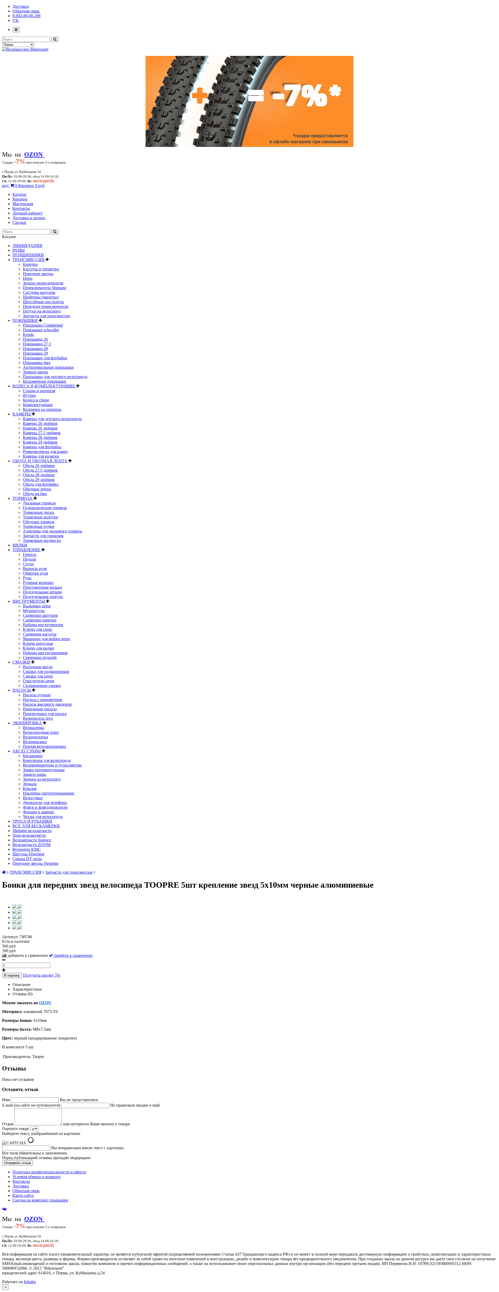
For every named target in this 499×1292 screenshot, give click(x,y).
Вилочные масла (37, 667)
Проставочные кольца (42, 587)
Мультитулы (34, 610)
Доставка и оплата (28, 218)
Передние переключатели (45, 306)
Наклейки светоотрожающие (48, 793)
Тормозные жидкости (42, 540)
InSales (30, 1282)
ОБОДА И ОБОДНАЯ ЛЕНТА (40, 461)
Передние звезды (38, 273)
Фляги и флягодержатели (45, 807)
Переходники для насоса (45, 713)
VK (15, 20)
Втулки (29, 395)
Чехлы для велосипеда (43, 816)
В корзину (12, 975)
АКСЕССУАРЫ (27, 751)
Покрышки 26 (35, 339)
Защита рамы (34, 774)
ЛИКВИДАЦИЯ (27, 245)
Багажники (33, 756)
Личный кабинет (27, 213)
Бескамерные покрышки (44, 381)
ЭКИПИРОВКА (27, 723)
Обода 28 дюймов (39, 475)
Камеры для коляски (41, 456)
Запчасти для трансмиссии (46, 316)
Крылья (29, 788)
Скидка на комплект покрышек (40, 1200)
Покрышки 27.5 (37, 344)
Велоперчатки (35, 737)
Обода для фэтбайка (40, 484)
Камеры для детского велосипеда (52, 419)
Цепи (27, 278)
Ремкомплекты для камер (45, 451)
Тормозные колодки (40, 517)
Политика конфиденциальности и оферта (49, 1172)
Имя (6, 1100)
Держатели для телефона (45, 802)
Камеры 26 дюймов (40, 428)
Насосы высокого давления (47, 704)
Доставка (20, 6)
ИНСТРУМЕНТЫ (29, 601)
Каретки (30, 264)
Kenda (28, 334)
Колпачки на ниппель (42, 409)
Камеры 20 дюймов (40, 423)
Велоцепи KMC (26, 849)
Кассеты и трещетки (41, 269)
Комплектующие (38, 404)
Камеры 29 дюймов (40, 442)
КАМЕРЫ (22, 414)
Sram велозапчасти (29, 835)
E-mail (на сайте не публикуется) (31, 1105)
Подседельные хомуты (43, 596)
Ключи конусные (38, 643)
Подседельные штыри (42, 592)
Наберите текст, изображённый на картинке (41, 1133)
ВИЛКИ (19, 545)
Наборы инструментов (43, 624)
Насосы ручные (37, 695)
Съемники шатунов (40, 615)
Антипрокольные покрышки (48, 367)
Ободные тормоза (38, 522)
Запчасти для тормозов (43, 536)
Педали (29, 559)
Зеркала (30, 784)
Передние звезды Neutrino (35, 863)
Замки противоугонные (44, 770)
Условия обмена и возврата (36, 1176)
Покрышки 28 (35, 348)
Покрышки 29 (35, 353)
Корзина (19, 199)
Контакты (21, 208)
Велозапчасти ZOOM (31, 844)
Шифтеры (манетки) (41, 297)
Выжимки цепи (37, 606)
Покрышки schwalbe (41, 330)
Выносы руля (35, 568)
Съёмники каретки (39, 620)
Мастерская (22, 204)
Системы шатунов (39, 292)
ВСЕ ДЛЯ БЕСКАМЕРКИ (36, 826)
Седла (28, 564)
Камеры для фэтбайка (42, 447)
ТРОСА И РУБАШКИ (32, 821)
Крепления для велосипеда (47, 760)
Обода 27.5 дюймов (40, 470)
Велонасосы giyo (38, 718)
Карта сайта (23, 1195)
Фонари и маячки (38, 812)
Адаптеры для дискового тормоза (52, 531)
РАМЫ (18, 250)
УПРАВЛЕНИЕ (26, 550)
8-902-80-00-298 (26, 16)
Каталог (19, 194)
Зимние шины (35, 372)
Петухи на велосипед (42, 311)
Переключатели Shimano (44, 287)
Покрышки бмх (36, 362)
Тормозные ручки (38, 526)
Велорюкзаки (35, 741)
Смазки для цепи (38, 676)
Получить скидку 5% (41, 975)
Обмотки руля (35, 573)
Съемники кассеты (39, 634)
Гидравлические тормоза (45, 507)
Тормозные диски (38, 512)
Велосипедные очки (41, 732)
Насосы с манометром (42, 699)
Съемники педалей (40, 657)
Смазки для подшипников (46, 671)
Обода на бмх (35, 493)
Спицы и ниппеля (39, 390)
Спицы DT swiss (27, 858)
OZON (45, 1003)
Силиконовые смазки (42, 685)
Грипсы (29, 554)
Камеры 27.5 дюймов (42, 433)
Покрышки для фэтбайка (45, 358)
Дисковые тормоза (39, 503)
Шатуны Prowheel (28, 854)
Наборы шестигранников (45, 653)
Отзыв (8, 1124)
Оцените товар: (16, 1128)
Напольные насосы (40, 709)
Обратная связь (26, 11)
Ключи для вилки (38, 648)
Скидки (19, 222)
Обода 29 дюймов (39, 479)
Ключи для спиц (37, 629)
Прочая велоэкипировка (44, 746)
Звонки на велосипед (42, 779)
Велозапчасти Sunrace (31, 840)
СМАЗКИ (21, 662)
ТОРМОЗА (23, 498)
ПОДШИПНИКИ (28, 255)
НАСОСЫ (22, 690)
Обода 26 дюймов (39, 465)
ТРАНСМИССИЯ (28, 259)
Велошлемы (33, 727)
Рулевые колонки (38, 582)
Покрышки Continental (43, 325)
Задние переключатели (43, 283)
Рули (27, 578)
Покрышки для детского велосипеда (55, 376)
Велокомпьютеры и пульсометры (52, 765)
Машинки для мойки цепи (46, 639)
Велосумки (33, 798)
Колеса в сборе (36, 400)
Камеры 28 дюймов (40, 437)
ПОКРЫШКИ (25, 320)
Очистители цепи (38, 681)
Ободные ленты (37, 489)
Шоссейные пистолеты (43, 302)
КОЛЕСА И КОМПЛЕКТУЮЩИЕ (44, 386)
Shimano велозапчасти (32, 830)
